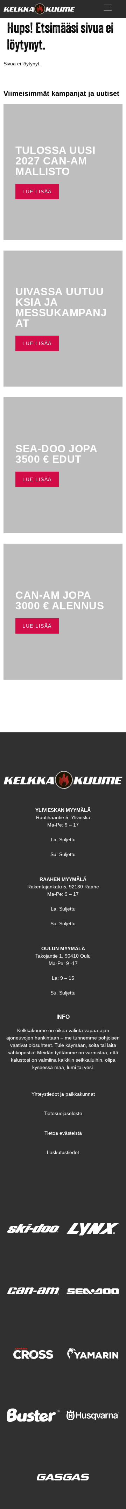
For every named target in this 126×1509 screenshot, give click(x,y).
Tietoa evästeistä (63, 1133)
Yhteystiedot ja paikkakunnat (63, 1094)
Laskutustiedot (63, 1152)
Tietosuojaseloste (63, 1113)
